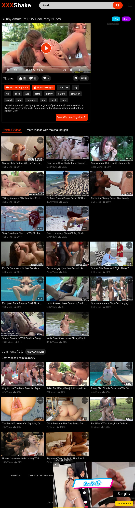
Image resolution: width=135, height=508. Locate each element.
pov (19, 100)
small (9, 100)
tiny (43, 100)
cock (17, 93)
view (64, 100)
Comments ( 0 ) (12, 351)
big (75, 87)
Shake (16, 5)
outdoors (31, 100)
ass (27, 93)
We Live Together (18, 87)
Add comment (35, 351)
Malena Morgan (44, 87)
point (53, 100)
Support (16, 475)
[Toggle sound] (56, 464)
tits (7, 93)
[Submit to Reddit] (77, 27)
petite (37, 93)
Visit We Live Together (70, 117)
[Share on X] (84, 27)
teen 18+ (63, 87)
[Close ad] (132, 464)
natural (61, 93)
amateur (75, 93)
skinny (49, 93)
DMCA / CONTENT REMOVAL (44, 475)
